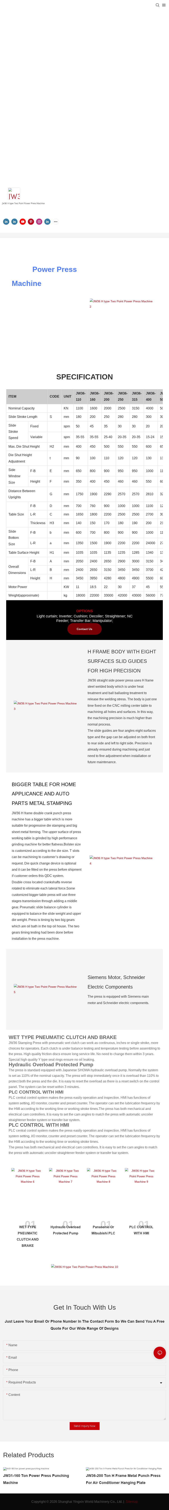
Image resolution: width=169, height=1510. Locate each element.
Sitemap (131, 1501)
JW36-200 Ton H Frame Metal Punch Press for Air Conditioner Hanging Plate (123, 1479)
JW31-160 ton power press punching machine (36, 1479)
